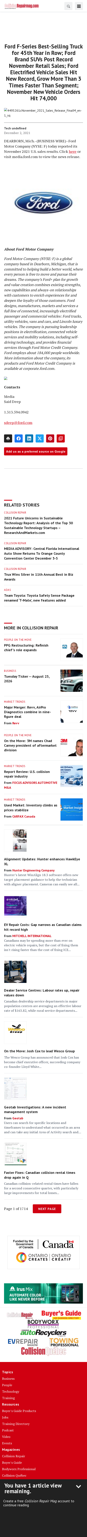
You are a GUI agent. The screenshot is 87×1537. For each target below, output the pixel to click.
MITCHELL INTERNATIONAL (32, 936)
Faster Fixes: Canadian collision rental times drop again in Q (39, 1174)
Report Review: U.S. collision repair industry (27, 774)
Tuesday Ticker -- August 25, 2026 (27, 678)
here (72, 151)
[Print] (8, 438)
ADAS (7, 590)
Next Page (47, 1209)
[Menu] (79, 6)
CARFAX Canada (23, 816)
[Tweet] (40, 438)
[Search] (68, 6)
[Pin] (50, 438)
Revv (15, 723)
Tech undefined (15, 128)
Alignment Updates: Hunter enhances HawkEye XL (42, 861)
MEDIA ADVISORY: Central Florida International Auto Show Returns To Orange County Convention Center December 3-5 (41, 553)
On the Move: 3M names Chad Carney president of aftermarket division (30, 745)
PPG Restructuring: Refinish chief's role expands (26, 647)
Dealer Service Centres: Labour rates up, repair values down (41, 992)
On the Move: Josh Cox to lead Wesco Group (39, 1051)
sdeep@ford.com (18, 422)
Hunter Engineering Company (33, 870)
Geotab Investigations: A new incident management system (35, 1109)
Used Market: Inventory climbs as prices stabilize (30, 807)
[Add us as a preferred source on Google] (61, 438)
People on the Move (18, 640)
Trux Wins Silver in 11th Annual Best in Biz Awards (38, 577)
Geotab (17, 1118)
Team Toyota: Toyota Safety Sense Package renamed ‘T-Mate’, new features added (39, 598)
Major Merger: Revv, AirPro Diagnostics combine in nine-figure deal (27, 712)
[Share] (19, 438)
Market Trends (14, 701)
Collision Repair (15, 512)
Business (10, 671)
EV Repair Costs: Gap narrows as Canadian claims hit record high (43, 927)
